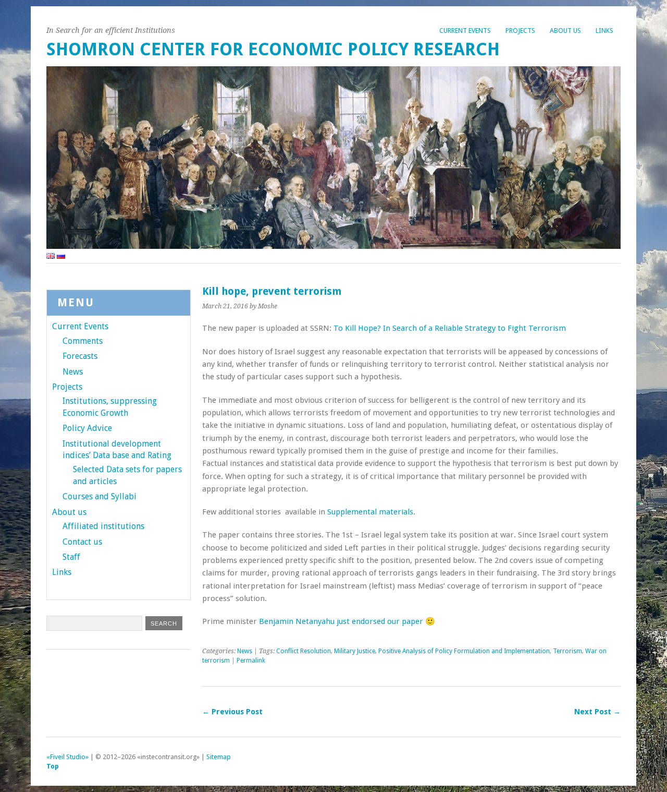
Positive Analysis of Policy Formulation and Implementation (464, 651)
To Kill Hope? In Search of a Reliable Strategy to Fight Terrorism (450, 328)
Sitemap (218, 757)
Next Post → (597, 711)
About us (565, 30)
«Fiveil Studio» (67, 757)
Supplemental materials (370, 512)
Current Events (465, 30)
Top (52, 766)
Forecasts (80, 356)
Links (604, 30)
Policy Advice (87, 428)
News (244, 651)
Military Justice (354, 651)
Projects (520, 30)
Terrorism (567, 651)
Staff (71, 557)
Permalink (251, 660)
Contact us (82, 542)
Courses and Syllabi (100, 496)
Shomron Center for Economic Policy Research (273, 49)
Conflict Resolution (303, 651)
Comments (83, 341)
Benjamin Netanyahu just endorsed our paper (341, 621)
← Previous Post (232, 711)
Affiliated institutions (103, 526)
